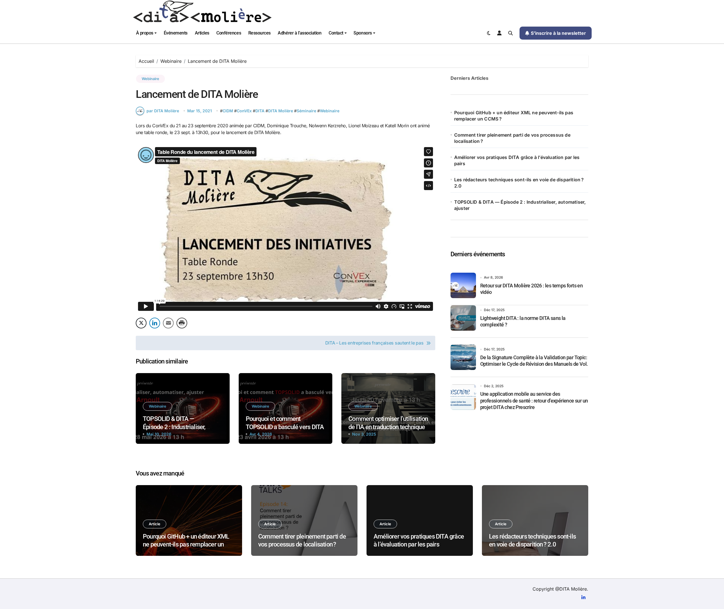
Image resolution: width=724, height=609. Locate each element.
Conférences (228, 33)
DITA (259, 110)
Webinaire (150, 78)
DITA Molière (280, 110)
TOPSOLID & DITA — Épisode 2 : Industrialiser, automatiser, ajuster (174, 426)
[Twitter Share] (141, 323)
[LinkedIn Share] (154, 323)
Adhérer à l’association (299, 33)
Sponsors (363, 33)
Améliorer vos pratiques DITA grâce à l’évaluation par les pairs (516, 160)
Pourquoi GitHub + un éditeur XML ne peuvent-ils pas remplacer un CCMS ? (513, 116)
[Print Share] (181, 323)
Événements (176, 33)
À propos (144, 33)
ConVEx (244, 110)
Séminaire (306, 110)
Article (154, 524)
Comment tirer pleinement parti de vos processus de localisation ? (512, 138)
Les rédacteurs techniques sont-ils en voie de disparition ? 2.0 (519, 183)
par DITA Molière (162, 110)
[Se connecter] (499, 33)
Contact (336, 33)
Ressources (259, 33)
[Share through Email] (168, 323)
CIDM (228, 110)
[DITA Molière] (362, 11)
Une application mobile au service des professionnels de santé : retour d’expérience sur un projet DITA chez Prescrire (534, 400)
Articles (202, 33)
